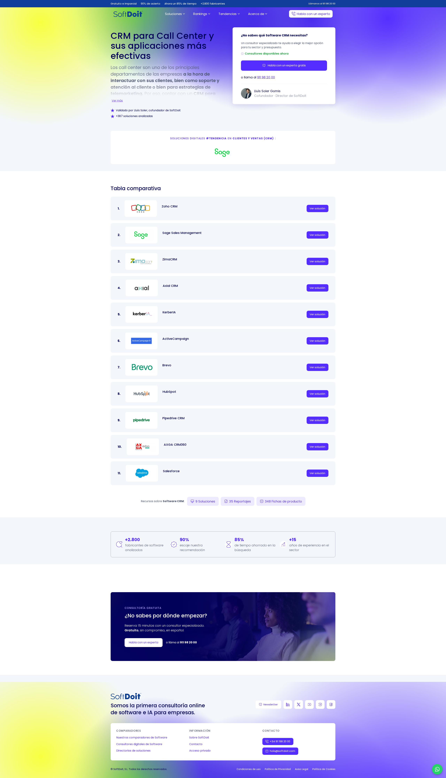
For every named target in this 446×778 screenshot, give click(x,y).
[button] (223, 152)
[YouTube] (309, 704)
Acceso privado (200, 751)
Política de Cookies (323, 769)
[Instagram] (320, 704)
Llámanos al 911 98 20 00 (322, 3)
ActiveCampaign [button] (175, 338)
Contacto (195, 744)
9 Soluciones (205, 501)
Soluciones (173, 14)
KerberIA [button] (169, 312)
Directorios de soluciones (133, 751)
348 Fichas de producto (283, 501)
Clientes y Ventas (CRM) (253, 138)
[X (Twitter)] (298, 704)
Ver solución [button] (317, 208)
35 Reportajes (240, 501)
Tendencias (227, 14)
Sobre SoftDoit (199, 738)
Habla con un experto (313, 14)
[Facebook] (331, 704)
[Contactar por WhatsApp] (437, 769)
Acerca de (256, 14)
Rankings (200, 14)
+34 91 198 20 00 (280, 741)
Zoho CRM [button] (169, 206)
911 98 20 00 (266, 77)
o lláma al (181, 642)
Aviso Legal (301, 769)
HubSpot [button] (169, 391)
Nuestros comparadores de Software (141, 738)
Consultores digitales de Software (139, 744)
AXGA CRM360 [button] (175, 444)
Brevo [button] (166, 365)
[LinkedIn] (287, 704)
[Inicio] (128, 14)
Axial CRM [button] (170, 286)
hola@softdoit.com (282, 751)
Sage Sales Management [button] (182, 233)
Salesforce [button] (171, 471)
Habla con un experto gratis (287, 65)
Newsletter (270, 704)
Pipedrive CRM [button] (173, 418)
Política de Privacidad (278, 769)
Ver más (117, 101)
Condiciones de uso (249, 769)
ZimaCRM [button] (169, 259)
